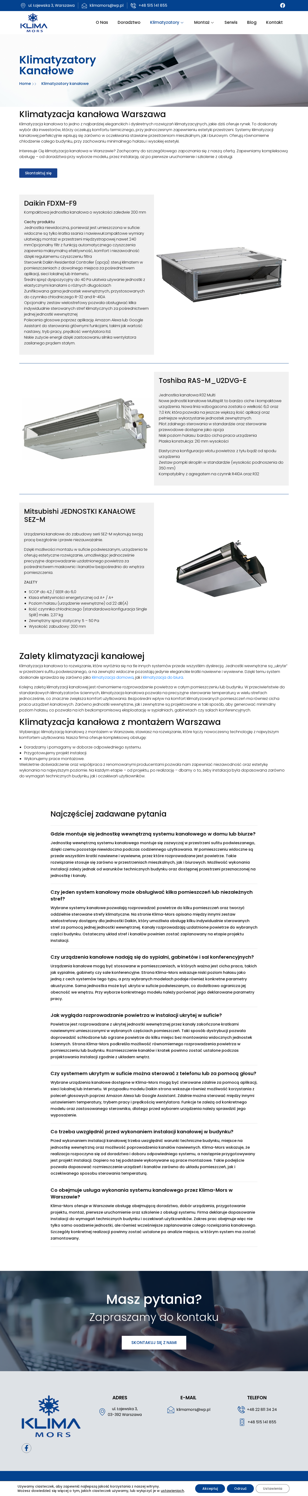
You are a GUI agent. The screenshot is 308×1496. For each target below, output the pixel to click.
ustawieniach (172, 1491)
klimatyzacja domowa (113, 677)
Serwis (231, 22)
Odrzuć (240, 1488)
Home (25, 83)
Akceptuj (210, 1488)
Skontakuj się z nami (154, 1342)
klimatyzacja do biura (163, 677)
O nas (102, 22)
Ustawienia (272, 1488)
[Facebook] (282, 5)
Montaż (202, 22)
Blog (252, 22)
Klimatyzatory (164, 22)
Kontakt (274, 22)
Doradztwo (129, 22)
